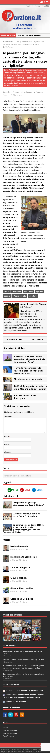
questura (33, 296)
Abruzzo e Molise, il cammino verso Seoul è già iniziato (23, 660)
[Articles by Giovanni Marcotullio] (6, 592)
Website (7, 452)
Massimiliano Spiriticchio (23, 557)
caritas (6, 292)
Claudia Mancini (18, 578)
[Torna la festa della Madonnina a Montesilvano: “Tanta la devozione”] (36, 632)
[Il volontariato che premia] (7, 380)
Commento (8, 416)
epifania (39, 292)
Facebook (29, 6)
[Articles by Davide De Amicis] (6, 550)
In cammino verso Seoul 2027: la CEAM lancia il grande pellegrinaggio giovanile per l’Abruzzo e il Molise (23, 667)
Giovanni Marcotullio (21, 588)
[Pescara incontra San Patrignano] (7, 399)
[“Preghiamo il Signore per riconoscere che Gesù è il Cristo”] (7, 507)
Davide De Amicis (19, 546)
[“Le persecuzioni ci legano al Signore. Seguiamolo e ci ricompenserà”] (36, 625)
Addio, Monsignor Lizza (33, 690)
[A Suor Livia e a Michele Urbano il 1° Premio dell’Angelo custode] (26, 640)
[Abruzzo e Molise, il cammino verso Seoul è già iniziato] (7, 518)
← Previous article (13, 339)
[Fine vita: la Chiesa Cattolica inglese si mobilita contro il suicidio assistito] (26, 632)
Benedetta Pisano (34, 92)
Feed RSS (46, 6)
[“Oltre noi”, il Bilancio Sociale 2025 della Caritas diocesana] (36, 640)
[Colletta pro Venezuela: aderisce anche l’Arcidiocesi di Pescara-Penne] (17, 632)
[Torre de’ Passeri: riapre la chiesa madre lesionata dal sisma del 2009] (7, 371)
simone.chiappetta (20, 567)
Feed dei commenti (10, 733)
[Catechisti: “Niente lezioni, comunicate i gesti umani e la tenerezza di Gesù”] (7, 360)
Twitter (38, 6)
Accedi (5, 728)
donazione (28, 292)
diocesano (17, 292)
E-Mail (6, 444)
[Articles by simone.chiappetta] (6, 571)
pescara (7, 296)
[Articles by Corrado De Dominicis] (6, 602)
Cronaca (7, 95)
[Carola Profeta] (4, 695)
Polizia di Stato (20, 296)
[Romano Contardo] (4, 690)
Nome (6, 436)
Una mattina (20, 702)
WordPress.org (8, 736)
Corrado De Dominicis (21, 599)
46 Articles (26, 307)
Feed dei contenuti (10, 731)
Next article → (39, 339)
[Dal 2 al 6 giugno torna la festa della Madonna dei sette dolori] (7, 390)
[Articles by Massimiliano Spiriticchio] (6, 560)
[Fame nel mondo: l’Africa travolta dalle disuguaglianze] (17, 640)
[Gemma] (4, 702)
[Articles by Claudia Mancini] (6, 581)
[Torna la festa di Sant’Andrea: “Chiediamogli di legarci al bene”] (7, 640)
